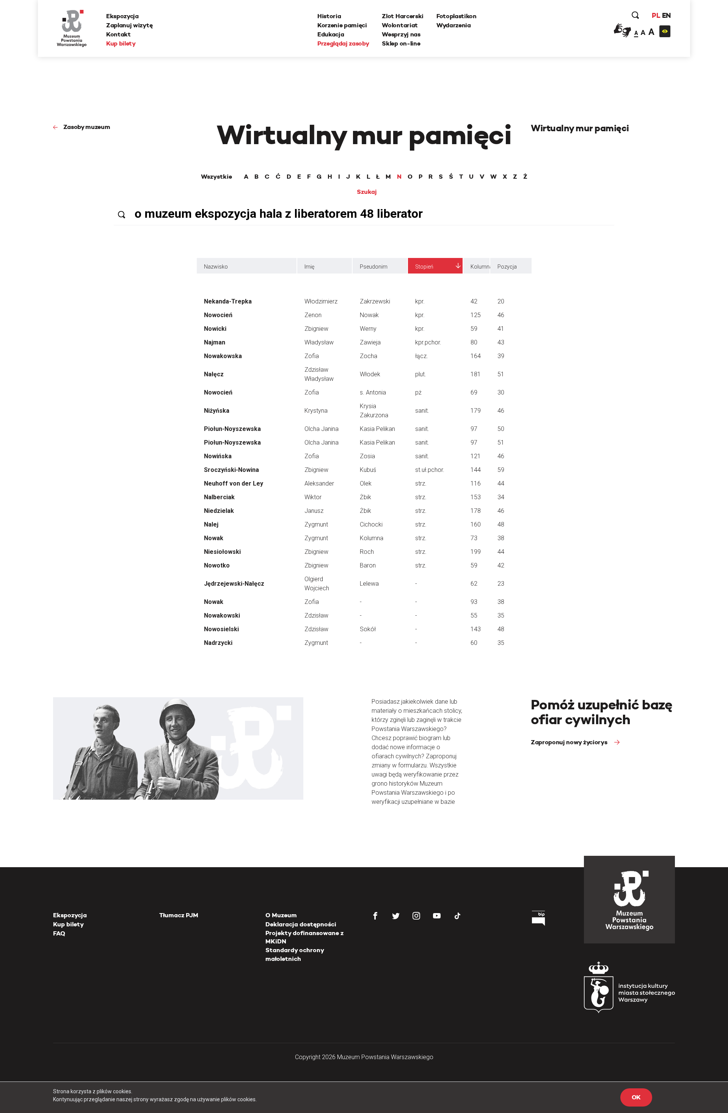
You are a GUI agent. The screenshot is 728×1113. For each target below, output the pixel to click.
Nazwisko (216, 267)
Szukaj (367, 192)
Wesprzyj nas (401, 34)
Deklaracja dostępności (300, 924)
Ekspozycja (122, 16)
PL (656, 15)
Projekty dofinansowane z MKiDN (304, 937)
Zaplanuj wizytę (129, 25)
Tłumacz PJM (178, 915)
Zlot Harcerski (403, 16)
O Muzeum (281, 915)
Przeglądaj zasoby (343, 43)
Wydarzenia (453, 25)
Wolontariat (399, 25)
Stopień (424, 267)
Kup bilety (121, 43)
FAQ (59, 933)
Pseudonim (374, 267)
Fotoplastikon (456, 16)
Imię (309, 267)
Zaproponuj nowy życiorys (570, 742)
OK (636, 1097)
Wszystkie (216, 177)
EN (666, 15)
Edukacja (330, 34)
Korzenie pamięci (342, 25)
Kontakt (118, 34)
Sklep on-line (401, 43)
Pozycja (506, 267)
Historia (329, 16)
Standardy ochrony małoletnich (294, 954)
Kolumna (480, 267)
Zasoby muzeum (86, 127)
